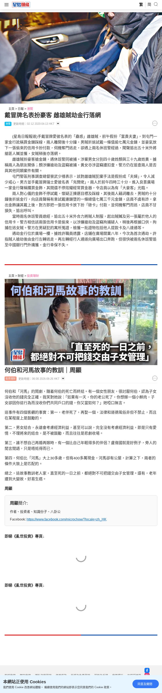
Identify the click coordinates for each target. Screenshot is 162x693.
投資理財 (33, 275)
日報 (21, 108)
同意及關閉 (145, 684)
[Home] (21, 4)
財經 (21, 275)
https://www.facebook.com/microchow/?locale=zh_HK (67, 519)
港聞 (30, 108)
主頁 (11, 108)
